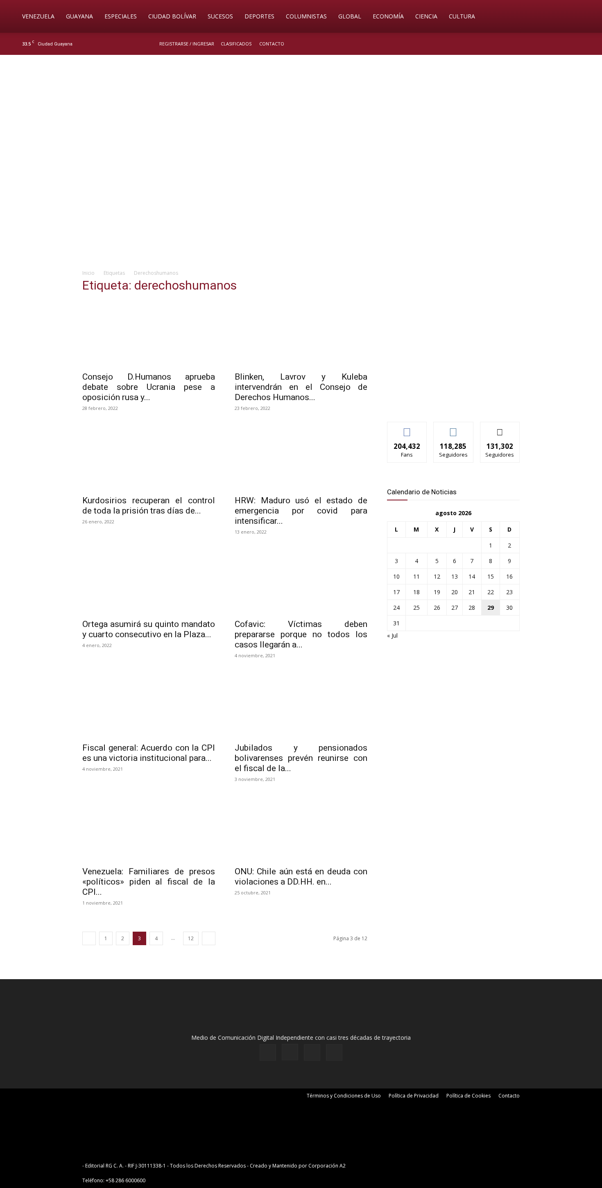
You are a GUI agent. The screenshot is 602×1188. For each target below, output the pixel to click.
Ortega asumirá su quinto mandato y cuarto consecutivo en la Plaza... (148, 629)
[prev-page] (89, 938)
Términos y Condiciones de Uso (344, 1095)
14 (471, 576)
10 (396, 576)
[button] (584, 17)
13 (454, 576)
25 (416, 607)
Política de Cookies (468, 1095)
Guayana (79, 16)
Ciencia (426, 16)
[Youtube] (581, 44)
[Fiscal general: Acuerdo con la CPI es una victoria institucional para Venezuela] (148, 705)
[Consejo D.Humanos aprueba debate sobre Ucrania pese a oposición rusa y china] (148, 334)
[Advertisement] (301, 199)
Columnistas (306, 16)
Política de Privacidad (414, 1095)
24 (396, 607)
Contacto (271, 44)
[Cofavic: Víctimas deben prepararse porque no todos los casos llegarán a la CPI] (301, 581)
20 (454, 592)
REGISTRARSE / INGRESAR (186, 44)
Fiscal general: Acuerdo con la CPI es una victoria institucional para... (148, 753)
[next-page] (208, 938)
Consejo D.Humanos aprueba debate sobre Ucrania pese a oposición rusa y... (148, 387)
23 (509, 592)
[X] (568, 44)
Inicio (88, 272)
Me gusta (407, 428)
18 (416, 592)
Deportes (259, 16)
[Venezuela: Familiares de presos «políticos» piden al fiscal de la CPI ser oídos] (148, 828)
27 (454, 607)
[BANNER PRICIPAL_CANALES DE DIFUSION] (301, 101)
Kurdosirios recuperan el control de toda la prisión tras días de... (148, 506)
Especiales (120, 16)
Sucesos (220, 16)
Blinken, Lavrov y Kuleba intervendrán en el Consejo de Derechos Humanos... (301, 387)
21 (471, 592)
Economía (388, 16)
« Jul (392, 635)
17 (396, 592)
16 (509, 576)
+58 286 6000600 (125, 1180)
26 (437, 607)
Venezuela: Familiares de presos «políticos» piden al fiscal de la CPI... (148, 882)
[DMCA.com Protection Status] (410, 1165)
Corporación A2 (327, 1165)
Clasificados (236, 44)
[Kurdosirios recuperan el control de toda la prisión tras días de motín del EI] (148, 457)
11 (416, 576)
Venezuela (38, 16)
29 (490, 607)
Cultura (462, 16)
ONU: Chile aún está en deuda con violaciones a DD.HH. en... (301, 877)
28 (471, 607)
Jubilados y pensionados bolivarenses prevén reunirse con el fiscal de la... (301, 758)
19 (437, 592)
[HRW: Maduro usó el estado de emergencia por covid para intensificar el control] (301, 457)
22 (490, 592)
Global (349, 16)
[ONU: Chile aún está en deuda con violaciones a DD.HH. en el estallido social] (301, 828)
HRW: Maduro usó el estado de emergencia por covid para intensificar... (301, 511)
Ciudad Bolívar (172, 16)
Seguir (453, 428)
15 (490, 576)
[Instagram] (554, 44)
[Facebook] (541, 44)
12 (191, 938)
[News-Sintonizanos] (448, 402)
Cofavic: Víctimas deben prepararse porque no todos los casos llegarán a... (301, 634)
